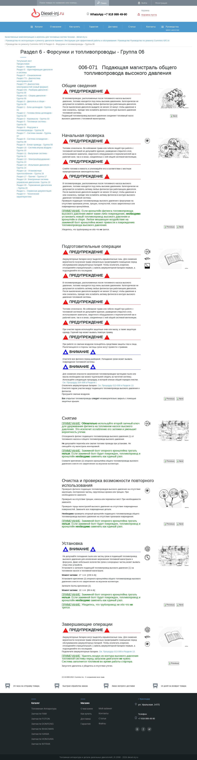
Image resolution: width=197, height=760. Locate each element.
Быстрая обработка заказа (75, 686)
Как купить (74, 26)
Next (175, 116)
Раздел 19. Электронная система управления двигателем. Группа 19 (33, 181)
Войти (144, 3)
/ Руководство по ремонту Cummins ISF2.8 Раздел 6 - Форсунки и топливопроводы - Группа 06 (50, 44)
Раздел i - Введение (26, 66)
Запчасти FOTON (40, 718)
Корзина (145, 10)
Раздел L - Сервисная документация (34, 191)
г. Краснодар (144, 699)
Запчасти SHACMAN (42, 728)
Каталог (38, 26)
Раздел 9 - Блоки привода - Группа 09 (35, 144)
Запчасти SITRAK (40, 743)
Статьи (131, 26)
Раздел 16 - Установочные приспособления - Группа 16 (30, 172)
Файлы (102, 723)
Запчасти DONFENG (42, 723)
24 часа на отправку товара (26, 686)
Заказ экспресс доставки (123, 686)
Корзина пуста (149, 14)
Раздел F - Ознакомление (29, 75)
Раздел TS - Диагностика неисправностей (28, 80)
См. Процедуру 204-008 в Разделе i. (80, 382)
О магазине (55, 26)
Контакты (151, 26)
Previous (170, 227)
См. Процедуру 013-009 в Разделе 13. (116, 385)
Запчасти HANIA (40, 733)
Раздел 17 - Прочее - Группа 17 (32, 176)
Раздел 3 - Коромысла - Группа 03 (33, 118)
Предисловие (23, 64)
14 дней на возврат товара (173, 686)
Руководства (172, 28)
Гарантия (93, 26)
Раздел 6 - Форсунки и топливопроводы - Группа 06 (30, 129)
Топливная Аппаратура (43, 708)
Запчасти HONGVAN (42, 739)
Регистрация (161, 3)
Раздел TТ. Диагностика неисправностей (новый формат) (32, 85)
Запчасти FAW (39, 713)
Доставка (112, 26)
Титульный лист (24, 61)
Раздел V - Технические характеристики (28, 195)
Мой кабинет (105, 708)
